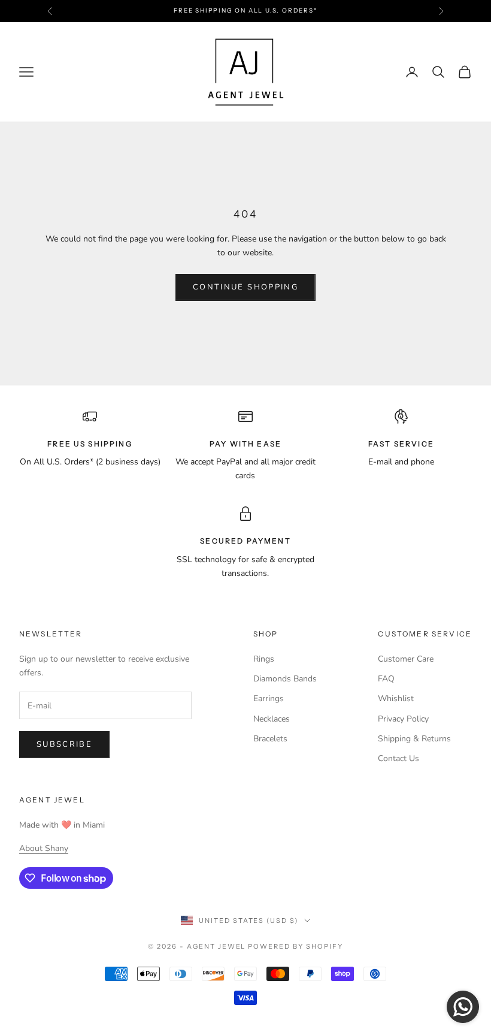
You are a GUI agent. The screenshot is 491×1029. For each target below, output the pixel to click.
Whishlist (396, 698)
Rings (263, 659)
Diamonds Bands (285, 678)
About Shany (43, 848)
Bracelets (270, 738)
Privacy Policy (403, 719)
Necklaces (271, 719)
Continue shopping (245, 287)
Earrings (268, 698)
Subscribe (64, 744)
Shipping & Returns (414, 738)
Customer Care (406, 659)
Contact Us (398, 758)
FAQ (386, 678)
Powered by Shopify (295, 946)
